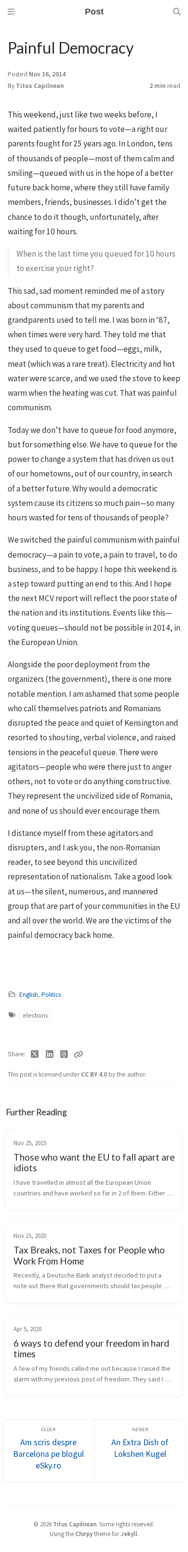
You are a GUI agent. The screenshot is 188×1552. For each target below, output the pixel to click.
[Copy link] (78, 1054)
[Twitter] (34, 1054)
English (28, 995)
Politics (51, 995)
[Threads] (64, 1054)
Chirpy (84, 1534)
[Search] (177, 11)
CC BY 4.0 (94, 1074)
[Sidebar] (11, 11)
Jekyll (129, 1534)
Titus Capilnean (74, 1524)
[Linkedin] (49, 1054)
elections (35, 1015)
